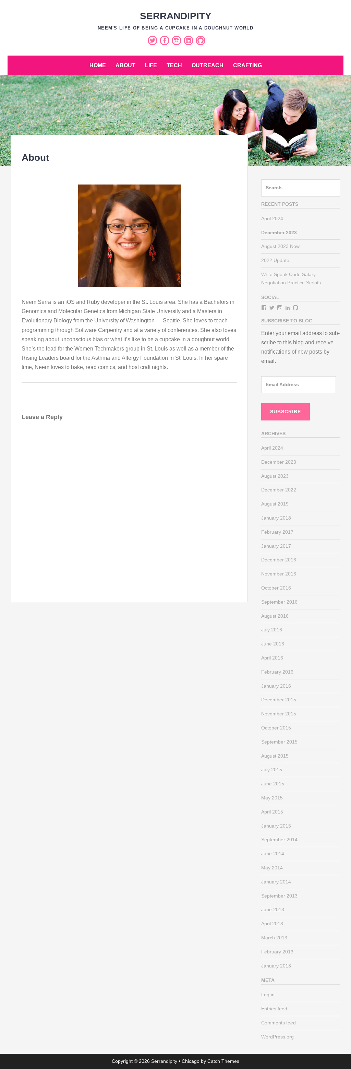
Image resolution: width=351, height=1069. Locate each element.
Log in (268, 994)
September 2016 (279, 602)
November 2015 (278, 713)
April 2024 (272, 218)
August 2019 (275, 504)
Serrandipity (175, 16)
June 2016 (272, 643)
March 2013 (274, 937)
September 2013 (279, 896)
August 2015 (275, 756)
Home (97, 65)
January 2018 (276, 518)
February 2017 (277, 532)
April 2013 (272, 923)
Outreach (207, 65)
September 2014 (279, 839)
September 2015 (279, 742)
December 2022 (278, 489)
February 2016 (277, 672)
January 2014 (276, 881)
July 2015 (271, 769)
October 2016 (276, 588)
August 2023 (275, 476)
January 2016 (276, 686)
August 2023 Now (280, 246)
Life (151, 65)
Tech (174, 65)
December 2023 (278, 462)
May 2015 (272, 797)
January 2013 (276, 966)
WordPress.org (277, 1037)
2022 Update (275, 260)
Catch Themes (223, 1061)
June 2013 (272, 909)
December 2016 (278, 559)
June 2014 (272, 853)
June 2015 (272, 783)
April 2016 (272, 658)
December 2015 (278, 699)
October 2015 (276, 728)
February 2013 (277, 951)
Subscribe (285, 411)
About (125, 65)
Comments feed (278, 1022)
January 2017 (276, 546)
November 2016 (278, 574)
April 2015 (272, 812)
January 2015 (276, 826)
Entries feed (274, 1008)
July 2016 (271, 629)
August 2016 (275, 616)
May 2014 (272, 867)
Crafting (247, 65)
